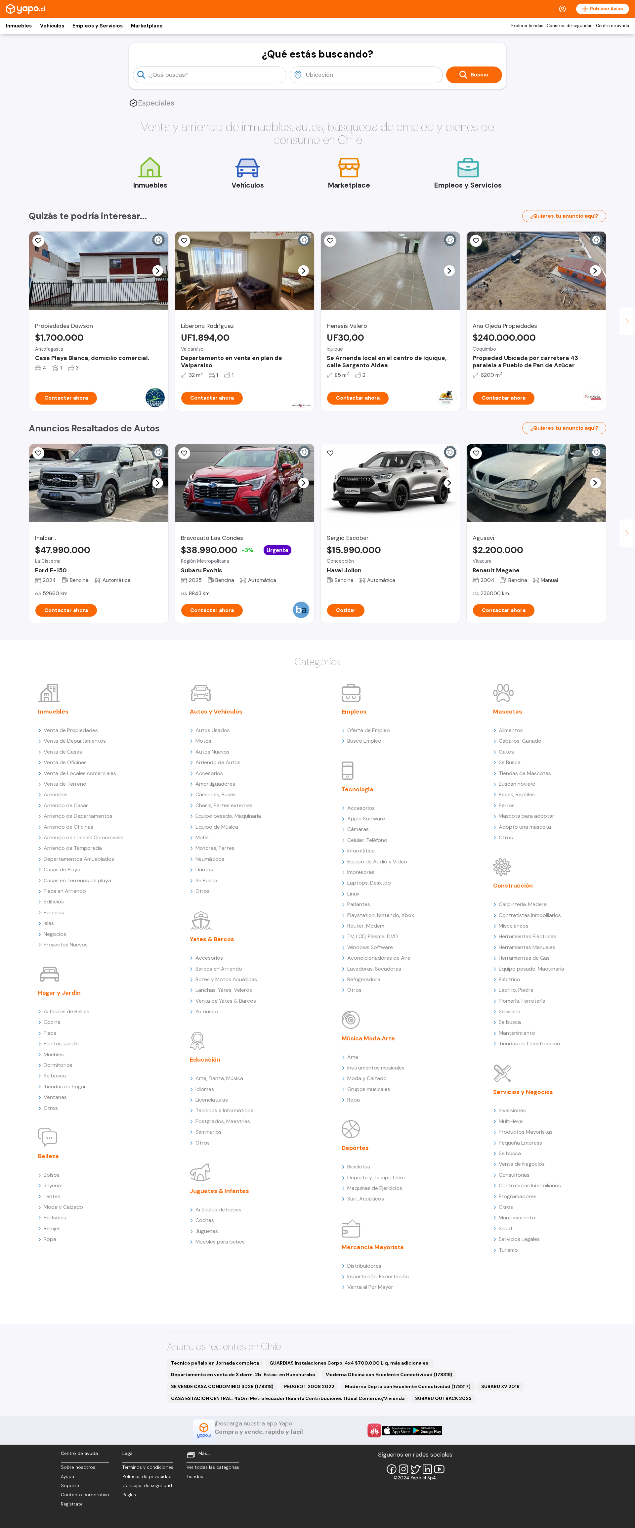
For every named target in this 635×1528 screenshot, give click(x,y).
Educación (205, 1060)
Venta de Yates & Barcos (225, 1000)
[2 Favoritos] (38, 241)
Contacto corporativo (85, 1495)
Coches (204, 1220)
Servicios (509, 1011)
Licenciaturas (211, 1099)
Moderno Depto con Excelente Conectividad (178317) (408, 1386)
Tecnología (357, 789)
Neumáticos (209, 858)
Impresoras (360, 872)
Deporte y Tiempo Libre (376, 1177)
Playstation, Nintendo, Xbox (380, 915)
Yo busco (206, 1011)
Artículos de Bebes (66, 1011)
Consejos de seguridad (570, 25)
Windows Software (370, 947)
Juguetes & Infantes (219, 1191)
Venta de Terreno (65, 783)
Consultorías (514, 1174)
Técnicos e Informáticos (224, 1110)
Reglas (129, 1495)
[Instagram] (403, 1469)
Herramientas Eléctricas (527, 936)
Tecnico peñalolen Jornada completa (215, 1363)
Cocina (52, 1022)
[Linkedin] (427, 1469)
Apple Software (366, 818)
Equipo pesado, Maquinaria (228, 815)
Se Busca (206, 880)
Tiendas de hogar (65, 1086)
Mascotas (507, 712)
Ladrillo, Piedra (516, 989)
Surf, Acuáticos (365, 1198)
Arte (352, 1057)
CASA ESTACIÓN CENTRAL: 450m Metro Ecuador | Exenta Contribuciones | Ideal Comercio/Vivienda (287, 1398)
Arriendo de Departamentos (78, 815)
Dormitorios (58, 1065)
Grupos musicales (368, 1089)
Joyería (52, 1185)
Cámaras (358, 829)
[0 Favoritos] (184, 241)
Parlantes (358, 904)
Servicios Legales (519, 1239)
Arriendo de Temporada (73, 848)
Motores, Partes (214, 848)
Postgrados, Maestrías (222, 1121)
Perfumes (55, 1217)
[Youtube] (439, 1469)
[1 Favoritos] (330, 241)
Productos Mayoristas (526, 1131)
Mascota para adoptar (526, 815)
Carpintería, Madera (523, 904)
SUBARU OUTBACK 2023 (443, 1398)
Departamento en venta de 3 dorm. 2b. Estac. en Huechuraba (243, 1374)
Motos (203, 740)
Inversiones (512, 1110)
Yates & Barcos (212, 939)
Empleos (354, 712)
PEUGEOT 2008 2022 (309, 1386)
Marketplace (147, 25)
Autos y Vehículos (216, 712)
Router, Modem (365, 925)
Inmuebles (19, 25)
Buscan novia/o (517, 783)
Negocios (55, 934)
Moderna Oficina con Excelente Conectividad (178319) (388, 1374)
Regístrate (72, 1504)
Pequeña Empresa (520, 1142)
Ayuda (67, 1476)
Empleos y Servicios (97, 25)
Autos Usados (212, 730)
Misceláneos (514, 925)
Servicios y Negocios (523, 1092)
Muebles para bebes (220, 1241)
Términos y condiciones (147, 1467)
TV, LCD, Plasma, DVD (372, 936)
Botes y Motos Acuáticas (226, 979)
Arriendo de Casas (66, 805)
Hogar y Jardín (59, 993)
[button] (157, 270)
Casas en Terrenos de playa (77, 880)
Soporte (70, 1485)
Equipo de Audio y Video (377, 861)
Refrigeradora (363, 979)
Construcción (513, 886)
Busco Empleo (364, 740)
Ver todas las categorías (213, 1467)
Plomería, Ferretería (522, 1000)
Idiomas (204, 1089)
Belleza (48, 1156)
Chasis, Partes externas (223, 805)
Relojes (52, 1228)
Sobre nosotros (78, 1467)
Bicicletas (358, 1166)
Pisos (50, 1032)
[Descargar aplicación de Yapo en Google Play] (427, 1430)
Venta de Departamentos (75, 740)
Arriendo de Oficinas (68, 826)
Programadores (517, 1196)
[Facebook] (392, 1469)
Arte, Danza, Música (219, 1078)
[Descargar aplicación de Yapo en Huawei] (374, 1430)
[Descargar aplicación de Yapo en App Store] (397, 1430)
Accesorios (209, 773)
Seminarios (208, 1131)
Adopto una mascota (525, 826)
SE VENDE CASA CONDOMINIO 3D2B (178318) (222, 1386)
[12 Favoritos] (476, 453)
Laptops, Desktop (369, 882)
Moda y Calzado (63, 1206)
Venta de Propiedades (71, 730)
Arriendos (55, 794)
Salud (505, 1228)
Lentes (52, 1196)
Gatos (506, 751)
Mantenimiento (517, 1032)
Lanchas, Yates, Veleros (223, 989)
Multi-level (511, 1121)
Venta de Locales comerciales (80, 773)
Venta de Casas (63, 751)
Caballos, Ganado (520, 740)
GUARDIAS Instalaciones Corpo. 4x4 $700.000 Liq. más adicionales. (350, 1363)
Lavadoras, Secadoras (374, 968)
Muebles (54, 1054)
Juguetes (206, 1231)
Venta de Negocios (522, 1163)
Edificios (54, 901)
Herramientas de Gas (524, 957)
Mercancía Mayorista (373, 1247)
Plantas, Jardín (61, 1043)
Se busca (55, 1075)
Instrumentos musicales (375, 1067)
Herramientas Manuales (527, 947)
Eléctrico (509, 979)
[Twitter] (415, 1469)
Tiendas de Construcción (529, 1043)
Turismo (508, 1249)
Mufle (202, 837)
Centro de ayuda (612, 25)
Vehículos (52, 25)
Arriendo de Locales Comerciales (83, 837)
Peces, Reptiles (517, 794)
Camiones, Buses (215, 794)
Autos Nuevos (212, 751)
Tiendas (195, 1476)
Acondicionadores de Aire (378, 957)
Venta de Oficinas (65, 762)
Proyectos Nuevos (66, 944)
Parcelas (54, 912)
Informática (361, 850)
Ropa (50, 1239)
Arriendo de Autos (217, 762)
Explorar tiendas (527, 25)
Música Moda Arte (368, 1038)
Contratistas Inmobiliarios (530, 915)
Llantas (204, 869)
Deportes (355, 1148)
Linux (353, 893)
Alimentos (511, 730)
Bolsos (52, 1174)
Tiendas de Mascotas (525, 773)
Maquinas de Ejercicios (374, 1188)
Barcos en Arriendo (218, 968)
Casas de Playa (62, 869)
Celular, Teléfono (367, 840)
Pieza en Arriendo (65, 891)
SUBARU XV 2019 (500, 1386)
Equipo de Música (216, 826)
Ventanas (55, 1097)
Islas (49, 923)
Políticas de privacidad (147, 1476)
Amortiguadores (215, 783)
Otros (51, 1108)
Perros (507, 805)
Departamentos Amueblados (79, 858)
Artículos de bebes (218, 1209)
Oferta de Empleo (368, 730)
